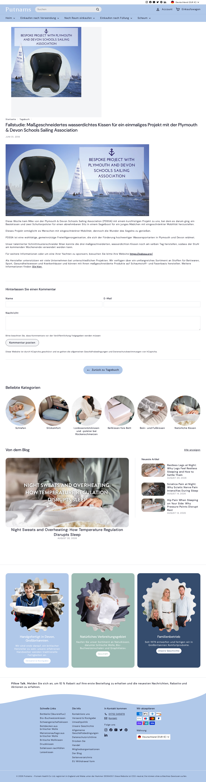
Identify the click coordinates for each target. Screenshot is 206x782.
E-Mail (108, 298)
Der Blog (77, 753)
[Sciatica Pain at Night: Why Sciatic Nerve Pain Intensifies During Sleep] (153, 489)
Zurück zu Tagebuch (105, 370)
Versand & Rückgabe (37, 660)
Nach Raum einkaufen (78, 18)
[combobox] (68, 9)
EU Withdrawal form (83, 761)
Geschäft (103, 653)
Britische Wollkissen (51, 740)
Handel (76, 745)
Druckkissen (47, 744)
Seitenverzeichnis (82, 757)
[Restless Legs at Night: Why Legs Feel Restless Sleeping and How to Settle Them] (153, 470)
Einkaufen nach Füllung (115, 18)
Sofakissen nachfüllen (52, 748)
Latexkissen (46, 752)
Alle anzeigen (192, 449)
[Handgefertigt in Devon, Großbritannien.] (37, 604)
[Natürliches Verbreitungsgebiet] (103, 604)
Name (9, 298)
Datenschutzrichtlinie (84, 737)
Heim (9, 18)
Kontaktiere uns (81, 714)
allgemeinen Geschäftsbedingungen (89, 351)
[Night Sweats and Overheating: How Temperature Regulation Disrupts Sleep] (67, 492)
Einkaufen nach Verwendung (38, 18)
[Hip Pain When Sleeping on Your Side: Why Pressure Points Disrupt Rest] (153, 505)
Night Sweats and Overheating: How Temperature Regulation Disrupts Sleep (67, 532)
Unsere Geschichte (169, 650)
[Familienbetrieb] (169, 604)
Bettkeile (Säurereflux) (53, 714)
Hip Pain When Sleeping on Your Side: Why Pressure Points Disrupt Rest (182, 505)
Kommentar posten (22, 342)
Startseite (11, 119)
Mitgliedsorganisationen (86, 749)
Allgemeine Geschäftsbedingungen (85, 732)
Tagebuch (25, 119)
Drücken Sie (78, 741)
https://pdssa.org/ (141, 253)
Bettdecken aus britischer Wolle (49, 728)
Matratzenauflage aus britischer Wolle (52, 735)
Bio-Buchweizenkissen (52, 718)
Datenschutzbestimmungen (127, 351)
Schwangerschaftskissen (54, 722)
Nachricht (12, 313)
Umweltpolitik (80, 722)
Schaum (143, 18)
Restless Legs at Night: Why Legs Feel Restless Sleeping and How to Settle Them (182, 470)
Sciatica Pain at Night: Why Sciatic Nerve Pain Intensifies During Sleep (182, 487)
